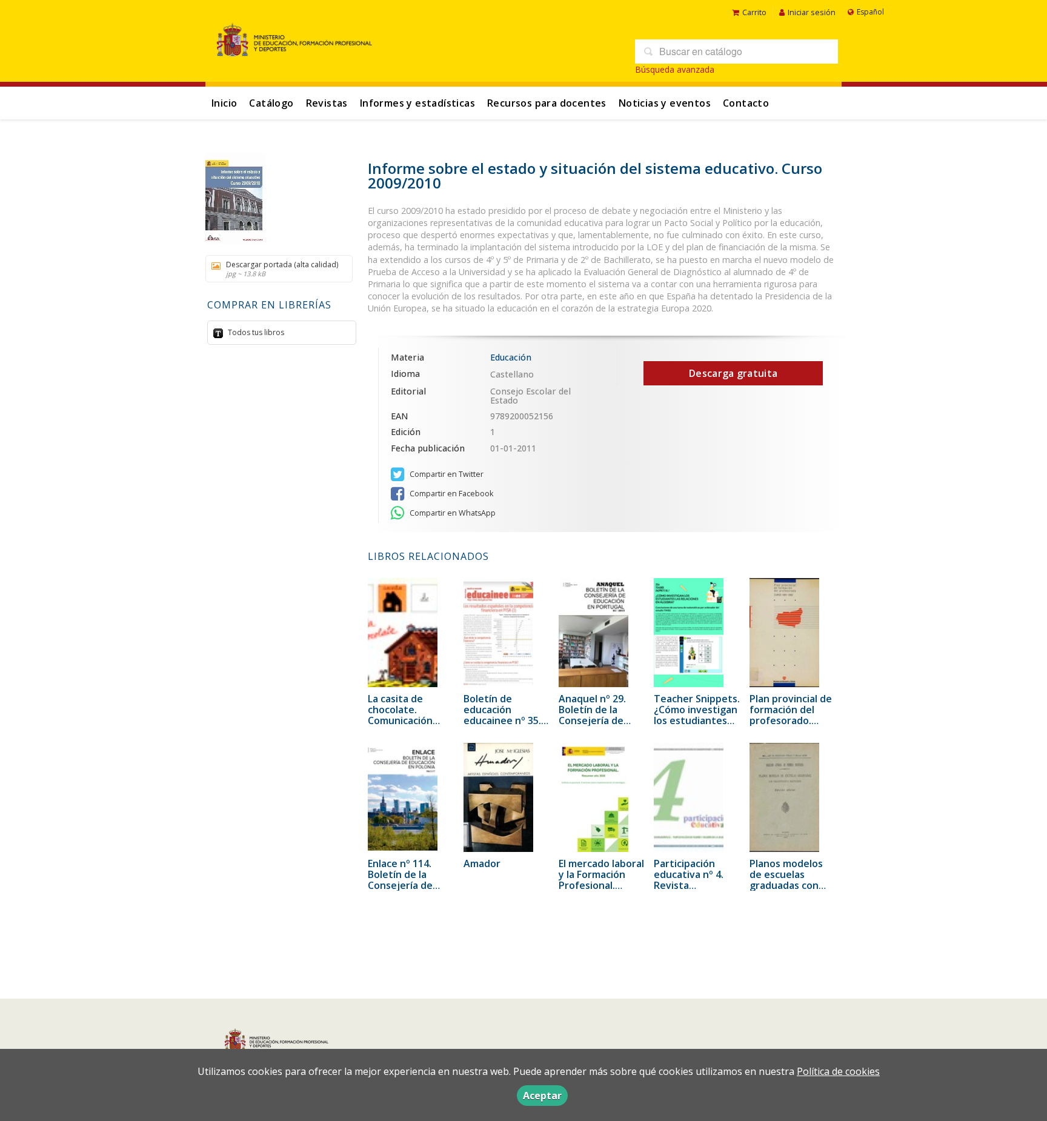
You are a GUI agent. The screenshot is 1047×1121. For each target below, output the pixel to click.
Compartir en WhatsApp (452, 513)
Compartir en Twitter (446, 474)
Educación (510, 357)
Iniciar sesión (812, 12)
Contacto (746, 103)
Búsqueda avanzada (674, 69)
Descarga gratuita (733, 373)
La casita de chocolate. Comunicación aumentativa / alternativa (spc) (407, 720)
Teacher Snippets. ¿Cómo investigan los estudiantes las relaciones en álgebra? (697, 720)
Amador (482, 863)
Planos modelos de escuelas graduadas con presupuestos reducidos (786, 885)
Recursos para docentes (547, 103)
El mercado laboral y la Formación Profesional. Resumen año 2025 (601, 885)
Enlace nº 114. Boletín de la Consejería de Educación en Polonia (400, 885)
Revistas (327, 103)
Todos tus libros (255, 332)
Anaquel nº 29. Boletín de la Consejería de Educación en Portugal (592, 720)
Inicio (224, 103)
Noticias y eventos (665, 103)
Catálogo (271, 103)
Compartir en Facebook (450, 493)
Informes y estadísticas (417, 103)
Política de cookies (838, 1071)
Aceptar (542, 1095)
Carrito (754, 12)
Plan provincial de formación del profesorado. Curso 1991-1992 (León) (791, 720)
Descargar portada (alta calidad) (282, 268)
